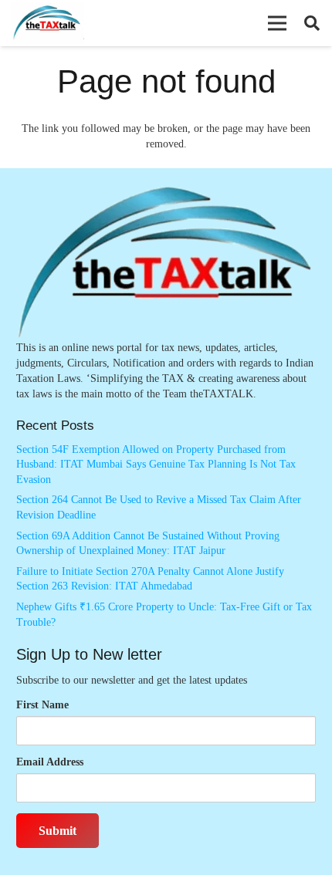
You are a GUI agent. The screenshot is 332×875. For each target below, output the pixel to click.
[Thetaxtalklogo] (47, 23)
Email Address (49, 762)
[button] (277, 23)
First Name (42, 705)
